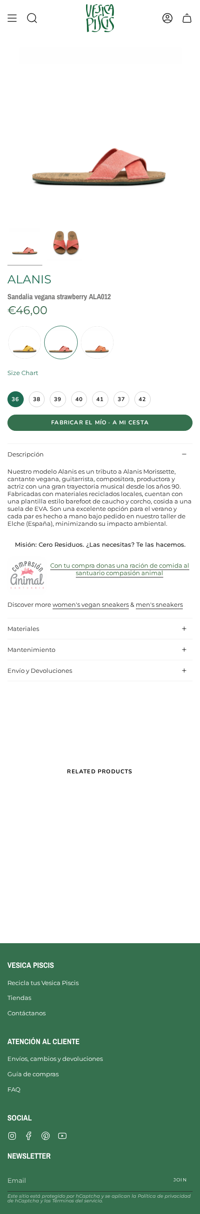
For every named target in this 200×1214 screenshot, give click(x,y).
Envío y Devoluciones (39, 670)
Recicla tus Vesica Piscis (43, 982)
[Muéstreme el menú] (12, 18)
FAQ (13, 1089)
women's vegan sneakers (91, 604)
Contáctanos (26, 1013)
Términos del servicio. (77, 1201)
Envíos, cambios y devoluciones (55, 1058)
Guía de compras (33, 1074)
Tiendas (19, 997)
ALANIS (29, 279)
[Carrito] (187, 18)
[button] (32, 18)
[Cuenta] (167, 18)
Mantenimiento (31, 649)
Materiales (23, 628)
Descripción (25, 454)
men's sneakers (159, 604)
